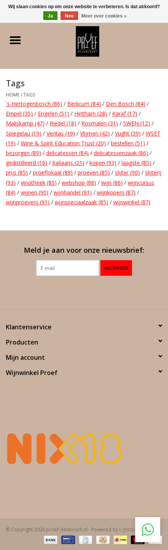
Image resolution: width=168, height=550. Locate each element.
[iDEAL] (119, 539)
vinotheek (39, 182)
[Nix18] (84, 448)
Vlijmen (95, 133)
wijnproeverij (28, 202)
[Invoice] (84, 539)
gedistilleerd (26, 162)
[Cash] (102, 539)
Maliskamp (25, 123)
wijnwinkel (131, 202)
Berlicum (84, 103)
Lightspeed (131, 529)
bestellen (128, 143)
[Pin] (67, 539)
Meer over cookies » (104, 16)
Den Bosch (125, 103)
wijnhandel (73, 192)
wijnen (34, 192)
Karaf (124, 113)
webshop (79, 182)
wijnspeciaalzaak (81, 202)
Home (13, 94)
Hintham (90, 113)
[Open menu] (15, 40)
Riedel (63, 123)
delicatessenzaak (121, 153)
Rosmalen (99, 123)
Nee (69, 16)
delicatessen (67, 153)
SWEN (136, 123)
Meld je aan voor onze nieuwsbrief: (84, 250)
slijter (127, 172)
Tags (29, 94)
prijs (17, 172)
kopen (102, 162)
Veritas (60, 133)
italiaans (68, 162)
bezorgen (23, 153)
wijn (112, 182)
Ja (50, 16)
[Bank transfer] (50, 539)
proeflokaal (53, 172)
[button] (147, 529)
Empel (19, 113)
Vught (128, 133)
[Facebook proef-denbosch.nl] (77, 292)
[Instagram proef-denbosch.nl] (91, 292)
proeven (94, 172)
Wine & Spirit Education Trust (63, 143)
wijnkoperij (116, 192)
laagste (136, 162)
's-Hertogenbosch (34, 103)
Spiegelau (23, 133)
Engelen (53, 113)
